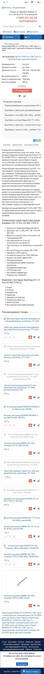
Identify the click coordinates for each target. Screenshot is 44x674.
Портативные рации (11, 44)
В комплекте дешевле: (12, 102)
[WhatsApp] (40, 140)
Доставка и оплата (31, 145)
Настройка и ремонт (11, 644)
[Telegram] (37, 140)
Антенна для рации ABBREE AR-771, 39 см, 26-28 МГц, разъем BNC (21, 527)
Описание (6, 145)
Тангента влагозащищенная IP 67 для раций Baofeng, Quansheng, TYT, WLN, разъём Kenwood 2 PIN (20, 387)
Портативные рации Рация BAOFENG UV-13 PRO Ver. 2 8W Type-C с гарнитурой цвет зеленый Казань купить (20, 620)
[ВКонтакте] (34, 140)
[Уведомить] (30, 365)
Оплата (8, 32)
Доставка (20, 32)
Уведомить (23, 90)
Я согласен (22, 664)
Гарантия (29, 642)
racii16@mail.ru (28, 21)
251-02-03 (26, 17)
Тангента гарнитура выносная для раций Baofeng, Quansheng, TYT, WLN (21, 356)
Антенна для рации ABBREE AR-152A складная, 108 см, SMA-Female (19, 597)
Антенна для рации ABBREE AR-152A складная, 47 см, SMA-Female (19, 444)
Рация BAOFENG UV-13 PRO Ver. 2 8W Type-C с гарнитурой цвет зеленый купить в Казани (19, 627)
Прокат (38, 642)
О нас (4, 642)
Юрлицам (25, 644)
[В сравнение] (24, 96)
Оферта (29, 649)
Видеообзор (17, 145)
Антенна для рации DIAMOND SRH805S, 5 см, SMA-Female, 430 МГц (21, 416)
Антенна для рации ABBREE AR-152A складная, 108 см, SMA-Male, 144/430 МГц (21, 555)
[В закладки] (19, 96)
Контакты (34, 32)
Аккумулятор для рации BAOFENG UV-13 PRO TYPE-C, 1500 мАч (21, 500)
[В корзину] (30, 337)
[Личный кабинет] (38, 2)
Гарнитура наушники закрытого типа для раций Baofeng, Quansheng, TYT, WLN (21, 472)
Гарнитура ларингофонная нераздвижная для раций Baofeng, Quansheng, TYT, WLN (21, 328)
